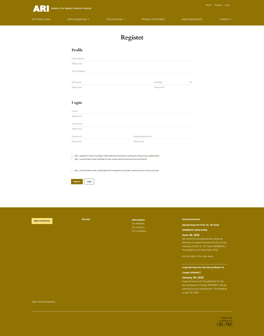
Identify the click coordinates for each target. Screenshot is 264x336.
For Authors (138, 227)
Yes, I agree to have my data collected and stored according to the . (117, 155)
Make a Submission (42, 221)
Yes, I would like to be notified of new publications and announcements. (111, 159)
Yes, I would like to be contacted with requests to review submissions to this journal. (117, 170)
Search (209, 5)
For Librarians (139, 231)
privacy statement (150, 155)
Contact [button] (225, 19)
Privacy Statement (153, 19)
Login (227, 5)
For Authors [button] (114, 19)
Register (218, 5)
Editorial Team (41, 19)
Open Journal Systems (43, 302)
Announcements (192, 19)
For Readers (138, 223)
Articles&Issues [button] (77, 19)
